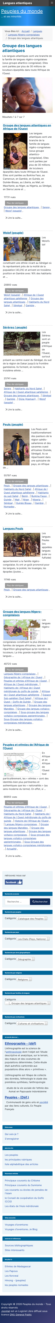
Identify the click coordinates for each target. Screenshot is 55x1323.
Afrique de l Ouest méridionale (21, 684)
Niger (26, 499)
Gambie (30, 305)
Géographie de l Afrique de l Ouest (23, 677)
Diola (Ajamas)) (27, 399)
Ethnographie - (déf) (20, 1043)
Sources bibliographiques (19, 1245)
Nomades (9, 506)
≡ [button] (52, 2)
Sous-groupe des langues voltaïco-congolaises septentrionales (27, 838)
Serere (46, 207)
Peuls (7, 485)
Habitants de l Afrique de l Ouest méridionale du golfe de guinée (27, 817)
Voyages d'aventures (16, 1224)
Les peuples (11, 1154)
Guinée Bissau (24, 503)
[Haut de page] (50, 1318)
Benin (25, 496)
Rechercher (41, 901)
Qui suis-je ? (11, 1134)
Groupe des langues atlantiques (21, 207)
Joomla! (5, 1311)
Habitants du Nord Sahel (28, 388)
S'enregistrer (12, 1138)
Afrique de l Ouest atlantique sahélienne (26, 392)
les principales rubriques (18, 1159)
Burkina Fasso (39, 496)
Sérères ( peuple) (15, 327)
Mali (17, 499)
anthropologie (14, 1051)
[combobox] (17, 901)
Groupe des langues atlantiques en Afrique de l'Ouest (27, 127)
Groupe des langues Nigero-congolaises (22, 613)
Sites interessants (14, 1250)
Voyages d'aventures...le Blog (21, 1229)
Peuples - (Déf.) (17, 1097)
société (43, 1102)
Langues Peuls (13, 528)
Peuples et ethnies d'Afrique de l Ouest (25, 680)
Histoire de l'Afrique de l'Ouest (32, 820)
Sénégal (17, 305)
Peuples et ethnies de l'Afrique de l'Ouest (26, 746)
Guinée (7, 499)
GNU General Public (21, 1314)
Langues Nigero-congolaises (19, 673)
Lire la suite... (14, 217)
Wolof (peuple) (13, 210)
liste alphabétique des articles (21, 1164)
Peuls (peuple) (13, 424)
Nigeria (36, 499)
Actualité (11, 848)
